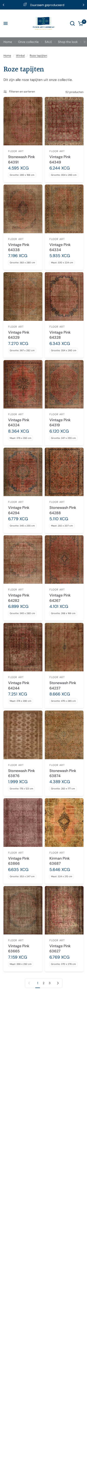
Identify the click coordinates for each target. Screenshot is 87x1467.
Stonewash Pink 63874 (62, 773)
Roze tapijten (38, 55)
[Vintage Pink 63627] (64, 910)
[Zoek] (72, 23)
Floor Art (16, 151)
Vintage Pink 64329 (18, 335)
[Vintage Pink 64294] (22, 472)
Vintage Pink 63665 (18, 949)
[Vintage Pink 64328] (64, 296)
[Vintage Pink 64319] (64, 384)
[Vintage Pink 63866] (22, 822)
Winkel (20, 55)
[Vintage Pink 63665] (22, 910)
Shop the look (68, 42)
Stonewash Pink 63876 (21, 773)
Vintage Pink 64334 (60, 247)
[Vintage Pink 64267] (64, 559)
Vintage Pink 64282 (18, 598)
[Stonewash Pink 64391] (22, 121)
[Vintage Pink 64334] (64, 209)
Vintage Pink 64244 (18, 685)
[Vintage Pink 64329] (22, 296)
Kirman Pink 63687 (59, 861)
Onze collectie (28, 42)
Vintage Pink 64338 (18, 247)
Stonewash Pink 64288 (62, 510)
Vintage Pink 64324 (18, 422)
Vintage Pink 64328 (60, 335)
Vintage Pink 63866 (18, 861)
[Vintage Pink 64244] (22, 647)
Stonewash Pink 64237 (62, 685)
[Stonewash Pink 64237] (64, 647)
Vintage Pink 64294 (18, 510)
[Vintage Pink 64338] (22, 209)
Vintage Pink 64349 (60, 159)
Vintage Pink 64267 (60, 598)
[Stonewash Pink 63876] (22, 735)
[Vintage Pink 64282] (22, 559)
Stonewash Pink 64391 (21, 159)
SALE (48, 42)
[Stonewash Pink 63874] (64, 735)
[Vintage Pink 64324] (22, 384)
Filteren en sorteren (22, 91)
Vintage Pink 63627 (60, 949)
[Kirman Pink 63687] (64, 822)
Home (7, 42)
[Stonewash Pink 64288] (64, 472)
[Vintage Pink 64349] (64, 121)
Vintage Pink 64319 (60, 422)
